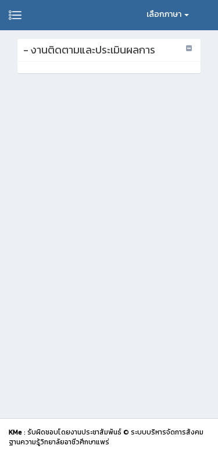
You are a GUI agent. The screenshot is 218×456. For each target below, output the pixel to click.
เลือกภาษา (164, 14)
